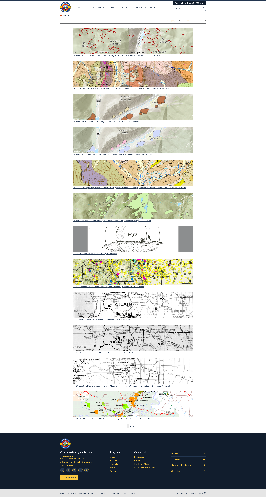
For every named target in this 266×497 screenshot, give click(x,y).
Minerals (101, 7)
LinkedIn (62, 470)
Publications (139, 7)
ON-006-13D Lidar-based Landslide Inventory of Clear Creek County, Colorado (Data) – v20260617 (117, 55)
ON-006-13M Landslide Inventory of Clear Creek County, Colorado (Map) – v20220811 (112, 221)
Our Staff (175, 459)
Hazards (89, 7)
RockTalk (138, 460)
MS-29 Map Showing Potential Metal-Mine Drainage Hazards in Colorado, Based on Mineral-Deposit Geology (122, 419)
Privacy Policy (129, 493)
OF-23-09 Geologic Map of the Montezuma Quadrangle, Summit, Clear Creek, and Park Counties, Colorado (121, 88)
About (152, 7)
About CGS (176, 454)
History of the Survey (181, 465)
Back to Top (68, 478)
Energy (77, 7)
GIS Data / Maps (141, 464)
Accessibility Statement (145, 468)
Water (113, 7)
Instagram (74, 470)
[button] (65, 7)
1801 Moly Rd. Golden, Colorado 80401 (83, 458)
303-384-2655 (66, 465)
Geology (125, 7)
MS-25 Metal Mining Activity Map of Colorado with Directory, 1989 (103, 353)
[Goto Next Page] (137, 426)
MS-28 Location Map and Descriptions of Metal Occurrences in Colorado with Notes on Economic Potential (121, 386)
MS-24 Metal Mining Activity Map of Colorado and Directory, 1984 (103, 320)
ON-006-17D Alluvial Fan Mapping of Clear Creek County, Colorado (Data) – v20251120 (112, 154)
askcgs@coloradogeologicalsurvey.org (77, 462)
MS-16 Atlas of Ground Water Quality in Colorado (95, 253)
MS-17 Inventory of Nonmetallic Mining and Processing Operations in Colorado (108, 286)
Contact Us (176, 471)
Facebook (68, 470)
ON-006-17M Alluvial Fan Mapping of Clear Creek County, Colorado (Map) (106, 121)
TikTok (86, 470)
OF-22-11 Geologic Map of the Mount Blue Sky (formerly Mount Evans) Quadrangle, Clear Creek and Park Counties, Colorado (129, 187)
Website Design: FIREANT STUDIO (191, 493)
